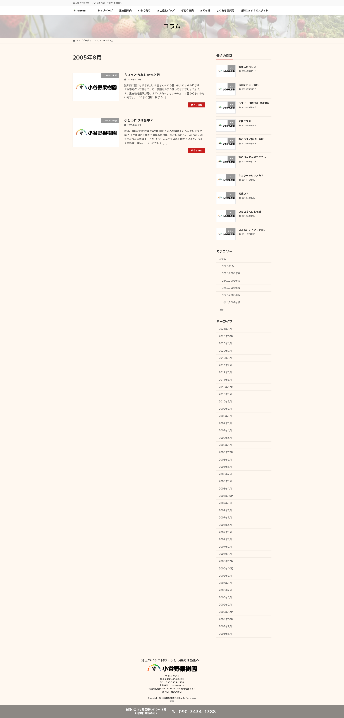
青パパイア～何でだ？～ (252, 157)
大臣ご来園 (244, 121)
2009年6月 (225, 423)
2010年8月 (225, 394)
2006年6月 (225, 597)
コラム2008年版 (230, 295)
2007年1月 (225, 553)
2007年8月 (225, 510)
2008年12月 (226, 452)
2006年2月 (225, 604)
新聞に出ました (247, 66)
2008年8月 (225, 466)
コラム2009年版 (230, 302)
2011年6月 (225, 379)
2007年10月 (226, 496)
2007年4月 (225, 539)
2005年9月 (225, 626)
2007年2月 (225, 546)
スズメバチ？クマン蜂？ (252, 230)
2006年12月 (226, 561)
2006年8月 (225, 583)
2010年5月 (225, 401)
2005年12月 (226, 612)
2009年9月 (225, 408)
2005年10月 (226, 619)
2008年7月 (225, 474)
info (221, 309)
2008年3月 (225, 481)
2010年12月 (226, 387)
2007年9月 (225, 503)
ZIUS (172, 701)
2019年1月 (225, 358)
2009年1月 (225, 445)
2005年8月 (225, 633)
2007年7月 (225, 517)
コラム (222, 258)
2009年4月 (225, 430)
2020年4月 (225, 343)
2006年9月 (225, 575)
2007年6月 (225, 525)
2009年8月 (225, 416)
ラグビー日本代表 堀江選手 (253, 103)
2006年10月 (226, 568)
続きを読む (196, 104)
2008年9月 (225, 459)
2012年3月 (225, 372)
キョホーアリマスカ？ (251, 175)
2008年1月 (225, 488)
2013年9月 (225, 365)
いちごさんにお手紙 (249, 211)
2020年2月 (225, 350)
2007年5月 (225, 532)
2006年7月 (225, 590)
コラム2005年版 (230, 273)
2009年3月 (225, 437)
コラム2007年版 (230, 287)
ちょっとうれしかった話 (142, 75)
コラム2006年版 (230, 280)
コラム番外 (227, 266)
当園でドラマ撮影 (248, 85)
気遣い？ (243, 193)
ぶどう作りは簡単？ (138, 120)
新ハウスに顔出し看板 (251, 139)
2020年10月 (226, 336)
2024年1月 (225, 329)
